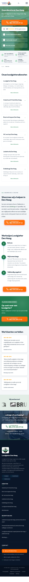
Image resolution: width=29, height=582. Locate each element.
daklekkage (12, 207)
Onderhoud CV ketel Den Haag (9, 488)
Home (3, 66)
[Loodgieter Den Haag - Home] (6, 3)
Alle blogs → (5, 537)
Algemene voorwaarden (15, 571)
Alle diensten (5, 510)
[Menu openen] (27, 3)
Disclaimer (12, 573)
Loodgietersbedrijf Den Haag (9, 506)
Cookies (23, 571)
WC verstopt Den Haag (7, 495)
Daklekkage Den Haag (7, 503)
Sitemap (17, 573)
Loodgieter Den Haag (13, 567)
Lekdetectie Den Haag (7, 499)
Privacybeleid (5, 571)
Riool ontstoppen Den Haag (9, 491)
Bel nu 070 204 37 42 (10, 551)
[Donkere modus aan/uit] (18, 3)
